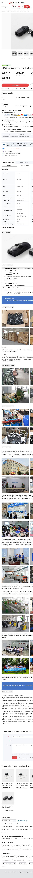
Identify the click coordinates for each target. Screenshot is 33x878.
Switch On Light (6, 860)
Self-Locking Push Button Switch (10, 849)
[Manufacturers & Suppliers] (16, 2)
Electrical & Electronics (10, 11)
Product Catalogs (23, 820)
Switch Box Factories (22, 856)
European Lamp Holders (7, 826)
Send (15, 757)
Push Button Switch (25, 11)
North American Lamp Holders (23, 826)
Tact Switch (26, 845)
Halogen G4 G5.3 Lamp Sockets (22, 829)
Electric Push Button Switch (9, 863)
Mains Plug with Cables (7, 824)
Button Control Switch (19, 860)
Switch (18, 11)
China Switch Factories (8, 856)
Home (3, 11)
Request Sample (28, 88)
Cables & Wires (19, 824)
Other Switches (16, 845)
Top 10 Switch (22, 863)
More (3, 866)
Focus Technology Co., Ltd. (19, 872)
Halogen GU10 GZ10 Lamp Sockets (9, 829)
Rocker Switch (6, 845)
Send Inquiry (15, 85)
